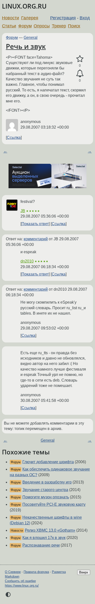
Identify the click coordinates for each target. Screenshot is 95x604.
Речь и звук (26, 46)
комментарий (36, 239)
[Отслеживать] (79, 73)
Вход (85, 17)
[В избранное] (79, 59)
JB (22, 211)
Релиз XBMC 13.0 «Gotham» (50, 530)
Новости (10, 17)
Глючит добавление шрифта (48, 462)
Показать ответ (35, 224)
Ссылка (14, 137)
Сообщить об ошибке (20, 581)
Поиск (74, 25)
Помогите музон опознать (45, 497)
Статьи (9, 25)
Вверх (83, 572)
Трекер (59, 25)
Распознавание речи (41, 545)
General (31, 37)
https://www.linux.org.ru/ (22, 585)
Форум (25, 25)
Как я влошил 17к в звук (44, 538)
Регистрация (63, 17)
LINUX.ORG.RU (24, 6)
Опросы (42, 25)
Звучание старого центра (45, 490)
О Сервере (13, 572)
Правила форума (36, 572)
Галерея (29, 17)
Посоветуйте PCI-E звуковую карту (54, 504)
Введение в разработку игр (47, 482)
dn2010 (27, 261)
